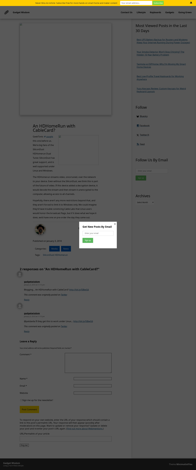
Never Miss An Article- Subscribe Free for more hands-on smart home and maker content (76, 3)
